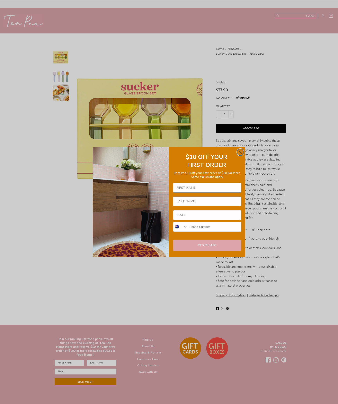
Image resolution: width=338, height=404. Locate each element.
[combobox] (180, 227)
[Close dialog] (240, 152)
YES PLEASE (207, 245)
